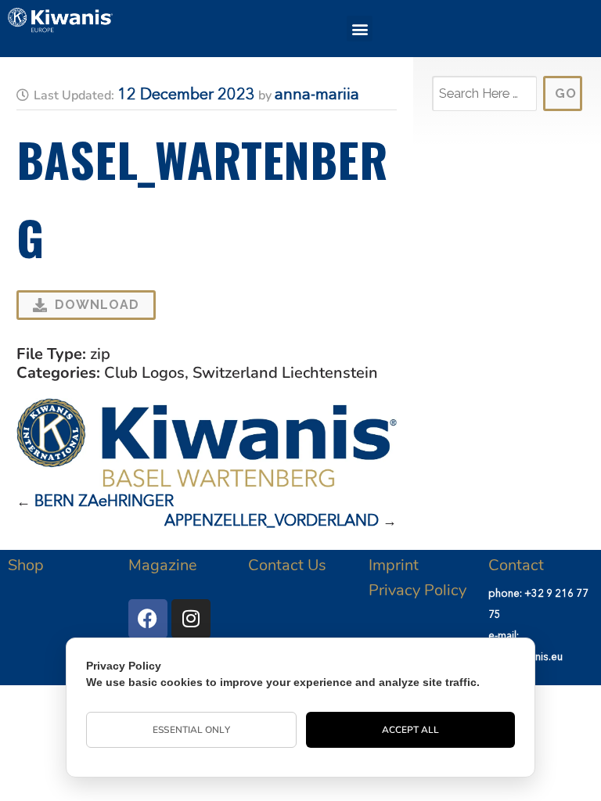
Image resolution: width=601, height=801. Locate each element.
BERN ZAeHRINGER (104, 502)
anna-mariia (317, 95)
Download (97, 304)
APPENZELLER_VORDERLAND (271, 522)
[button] (359, 28)
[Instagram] (191, 618)
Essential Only (191, 730)
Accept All (411, 730)
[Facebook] (147, 618)
